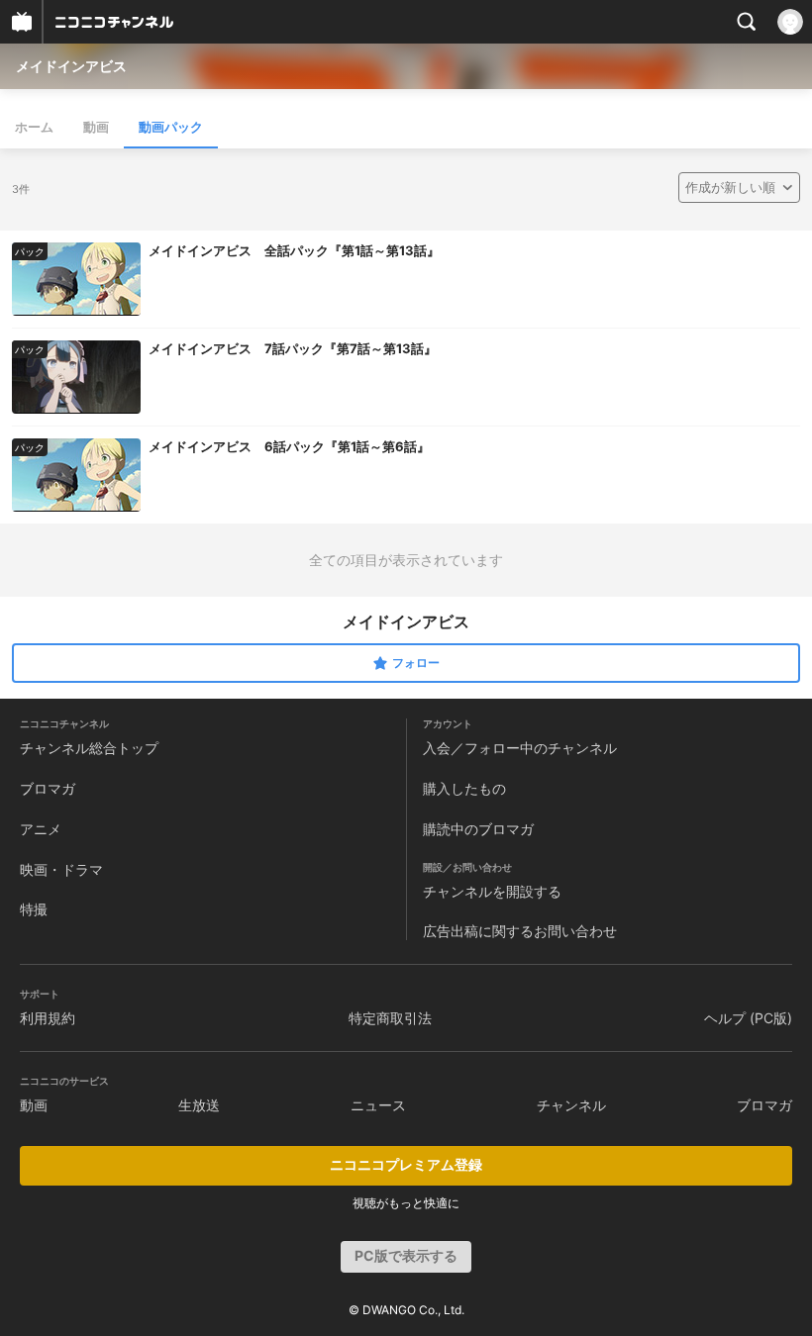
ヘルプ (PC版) (748, 1017)
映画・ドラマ (61, 869)
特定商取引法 (390, 1017)
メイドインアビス (71, 65)
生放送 (199, 1105)
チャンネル (571, 1105)
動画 (96, 127)
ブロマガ (47, 788)
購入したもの (464, 788)
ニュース (378, 1105)
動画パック (171, 127)
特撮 (34, 909)
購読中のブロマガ (478, 828)
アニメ (40, 828)
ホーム (34, 127)
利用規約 (47, 1017)
